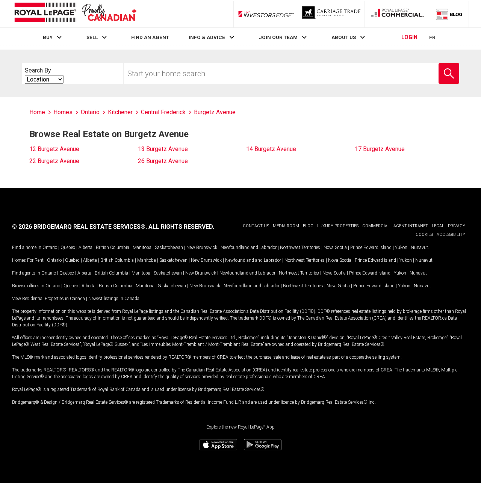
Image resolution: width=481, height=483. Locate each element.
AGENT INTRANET (410, 225)
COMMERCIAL (376, 225)
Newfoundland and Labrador (249, 247)
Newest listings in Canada (113, 298)
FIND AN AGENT (150, 37)
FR (432, 37)
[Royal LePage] (75, 13)
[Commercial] (398, 14)
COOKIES (424, 234)
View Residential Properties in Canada (48, 298)
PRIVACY (456, 225)
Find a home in (26, 247)
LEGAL (438, 225)
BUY (48, 37)
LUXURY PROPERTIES (337, 225)
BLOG (308, 225)
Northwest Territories (300, 247)
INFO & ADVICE (207, 37)
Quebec (68, 247)
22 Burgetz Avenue (54, 161)
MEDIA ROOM (286, 225)
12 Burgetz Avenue (54, 148)
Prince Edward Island (371, 247)
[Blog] (449, 14)
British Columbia (112, 247)
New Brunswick (201, 247)
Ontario (49, 247)
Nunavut (419, 247)
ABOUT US (343, 37)
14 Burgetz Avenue (271, 148)
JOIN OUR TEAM (278, 37)
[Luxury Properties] (332, 13)
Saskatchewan (169, 247)
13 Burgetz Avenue (163, 148)
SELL (92, 37)
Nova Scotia (335, 247)
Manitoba (142, 247)
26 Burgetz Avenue (163, 161)
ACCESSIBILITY (451, 234)
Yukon (401, 247)
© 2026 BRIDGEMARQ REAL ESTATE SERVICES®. (79, 226)
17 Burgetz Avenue (380, 148)
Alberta (85, 247)
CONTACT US (256, 225)
